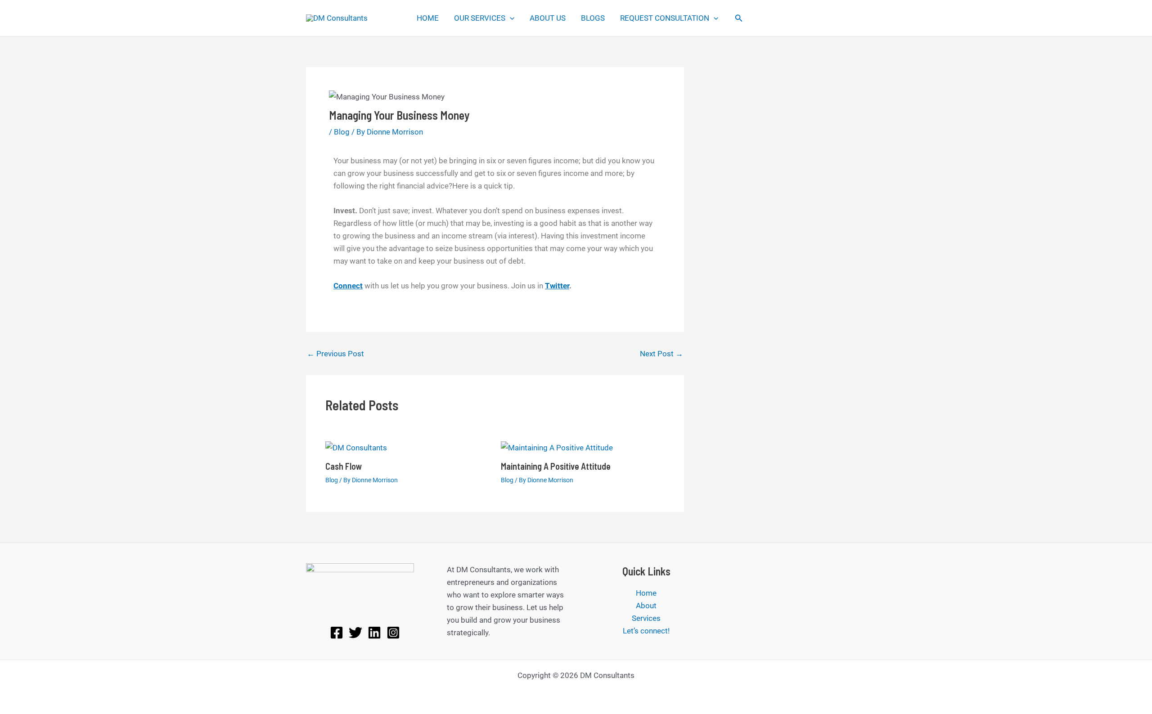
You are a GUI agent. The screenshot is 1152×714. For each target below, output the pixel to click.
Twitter (557, 285)
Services (646, 618)
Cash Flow (343, 466)
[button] (509, 18)
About (646, 605)
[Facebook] (336, 632)
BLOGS (593, 17)
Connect (348, 285)
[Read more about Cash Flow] (356, 446)
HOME (428, 17)
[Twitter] (355, 632)
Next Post (661, 354)
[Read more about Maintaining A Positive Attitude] (557, 446)
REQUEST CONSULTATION (664, 17)
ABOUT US (548, 17)
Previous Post (335, 354)
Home (646, 592)
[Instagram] (393, 632)
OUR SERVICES (479, 17)
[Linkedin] (374, 632)
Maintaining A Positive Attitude (556, 466)
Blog (342, 131)
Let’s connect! (646, 630)
